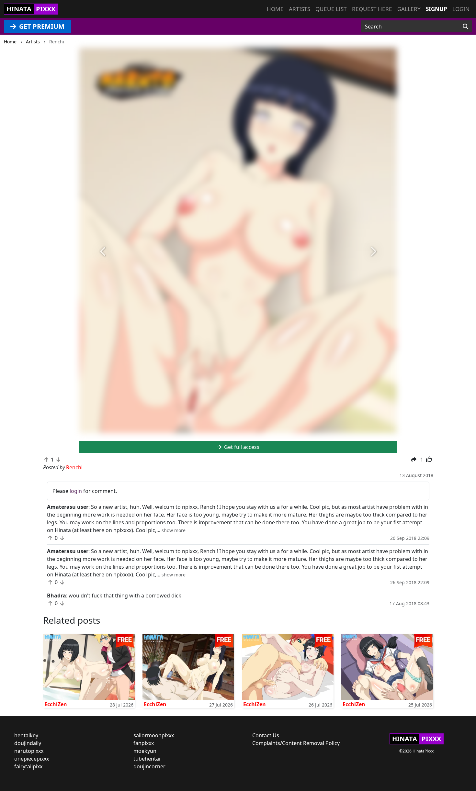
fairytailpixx (28, 766)
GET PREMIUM (40, 26)
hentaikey (26, 735)
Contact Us (265, 735)
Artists (299, 9)
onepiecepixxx (31, 758)
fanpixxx (143, 743)
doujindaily (27, 743)
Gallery (409, 9)
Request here (372, 9)
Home (275, 9)
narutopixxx (28, 750)
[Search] (465, 26)
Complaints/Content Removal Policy (296, 743)
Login (461, 9)
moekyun (144, 750)
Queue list (331, 9)
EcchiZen (55, 704)
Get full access (241, 447)
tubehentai (146, 758)
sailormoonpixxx (153, 735)
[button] (103, 252)
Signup (436, 9)
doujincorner (149, 766)
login (76, 491)
